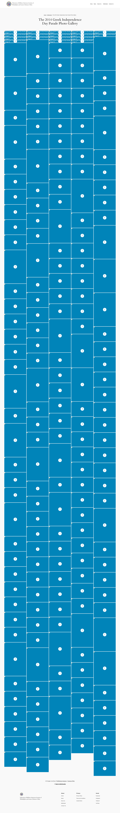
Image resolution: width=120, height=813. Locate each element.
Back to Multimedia (61, 784)
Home (45, 15)
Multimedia (49, 15)
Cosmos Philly (71, 781)
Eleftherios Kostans (62, 781)
